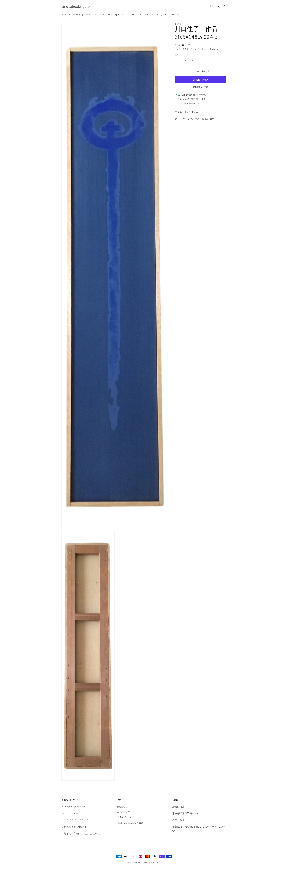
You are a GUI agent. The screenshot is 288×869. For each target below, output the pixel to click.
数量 (177, 54)
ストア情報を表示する (189, 103)
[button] (65, 14)
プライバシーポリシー (128, 817)
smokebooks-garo (139, 862)
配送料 (186, 49)
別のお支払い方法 (200, 87)
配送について (123, 806)
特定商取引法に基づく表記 (130, 822)
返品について (123, 812)
